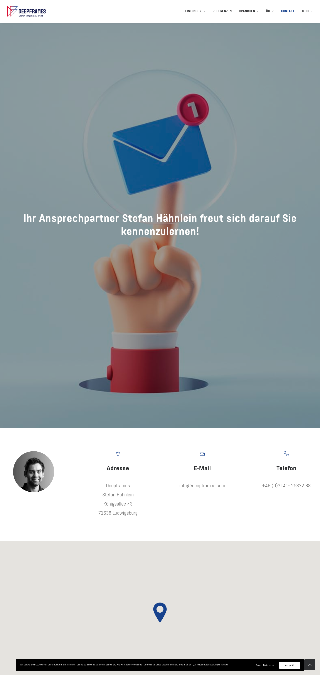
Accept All (289, 665)
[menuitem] (196, 11)
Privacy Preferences (265, 665)
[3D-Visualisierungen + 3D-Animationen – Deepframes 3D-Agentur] (26, 11)
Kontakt (288, 11)
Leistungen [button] (193, 11)
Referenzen (222, 11)
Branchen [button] (247, 11)
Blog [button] (305, 11)
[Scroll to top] (309, 664)
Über (270, 11)
